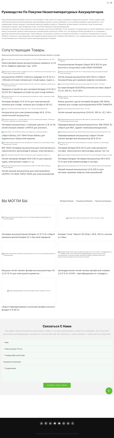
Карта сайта (73, 433)
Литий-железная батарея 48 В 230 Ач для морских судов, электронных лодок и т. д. (27, 160)
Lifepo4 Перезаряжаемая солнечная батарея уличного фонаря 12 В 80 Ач (28, 308)
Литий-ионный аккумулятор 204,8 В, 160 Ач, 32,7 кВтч (84, 112)
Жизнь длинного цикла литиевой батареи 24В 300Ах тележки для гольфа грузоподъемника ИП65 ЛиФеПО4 (85, 103)
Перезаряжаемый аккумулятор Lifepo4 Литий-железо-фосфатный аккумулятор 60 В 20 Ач (81, 137)
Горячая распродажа (103, 201)
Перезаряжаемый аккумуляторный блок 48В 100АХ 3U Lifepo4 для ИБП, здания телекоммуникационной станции (85, 126)
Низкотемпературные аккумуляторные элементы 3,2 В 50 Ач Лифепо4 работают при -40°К (29, 64)
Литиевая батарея (66, 201)
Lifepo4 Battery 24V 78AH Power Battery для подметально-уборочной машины (23, 137)
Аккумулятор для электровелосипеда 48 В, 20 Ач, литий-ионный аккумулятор (26, 114)
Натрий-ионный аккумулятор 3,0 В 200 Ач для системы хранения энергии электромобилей (81, 171)
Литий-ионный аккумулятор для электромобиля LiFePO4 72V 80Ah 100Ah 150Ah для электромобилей (28, 172)
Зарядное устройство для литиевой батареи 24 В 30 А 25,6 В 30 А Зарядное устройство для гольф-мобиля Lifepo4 (29, 91)
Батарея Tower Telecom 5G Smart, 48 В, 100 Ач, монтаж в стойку (85, 235)
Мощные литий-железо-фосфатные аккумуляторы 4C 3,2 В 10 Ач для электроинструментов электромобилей (28, 272)
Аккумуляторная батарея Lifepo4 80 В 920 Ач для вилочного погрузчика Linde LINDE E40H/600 (82, 66)
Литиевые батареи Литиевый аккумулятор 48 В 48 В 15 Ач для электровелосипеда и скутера (84, 160)
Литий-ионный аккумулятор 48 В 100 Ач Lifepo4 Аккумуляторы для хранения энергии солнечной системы (82, 78)
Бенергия (62, 433)
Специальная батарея (84, 201)
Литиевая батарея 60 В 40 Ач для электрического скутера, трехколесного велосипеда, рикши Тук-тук (83, 149)
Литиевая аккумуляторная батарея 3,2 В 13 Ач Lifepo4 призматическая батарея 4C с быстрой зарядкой (28, 235)
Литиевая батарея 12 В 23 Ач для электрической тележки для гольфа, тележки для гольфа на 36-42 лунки (27, 103)
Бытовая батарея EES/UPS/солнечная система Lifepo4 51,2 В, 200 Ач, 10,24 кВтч (84, 89)
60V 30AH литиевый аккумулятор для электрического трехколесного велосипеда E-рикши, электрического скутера (28, 149)
